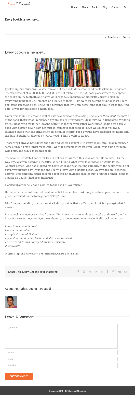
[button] (125, 7)
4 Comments (73, 253)
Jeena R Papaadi (16, 253)
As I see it (45, 253)
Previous (113, 37)
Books (53, 253)
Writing (60, 253)
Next (124, 37)
